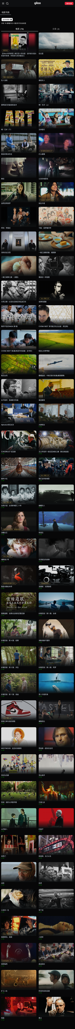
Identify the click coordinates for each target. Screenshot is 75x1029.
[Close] (11, 19)
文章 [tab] (55, 29)
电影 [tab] (20, 29)
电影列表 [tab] (5, 12)
